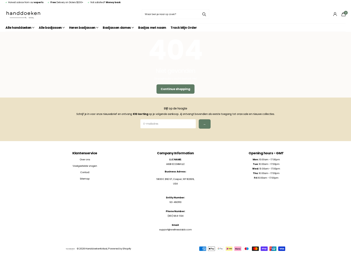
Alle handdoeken (18, 27)
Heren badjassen (82, 27)
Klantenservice (84, 153)
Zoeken (204, 14)
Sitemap (85, 178)
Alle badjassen (50, 27)
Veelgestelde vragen (85, 166)
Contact (84, 172)
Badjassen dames (117, 27)
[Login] (335, 14)
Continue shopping (175, 89)
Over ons (85, 159)
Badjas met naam (152, 27)
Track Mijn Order (184, 27)
